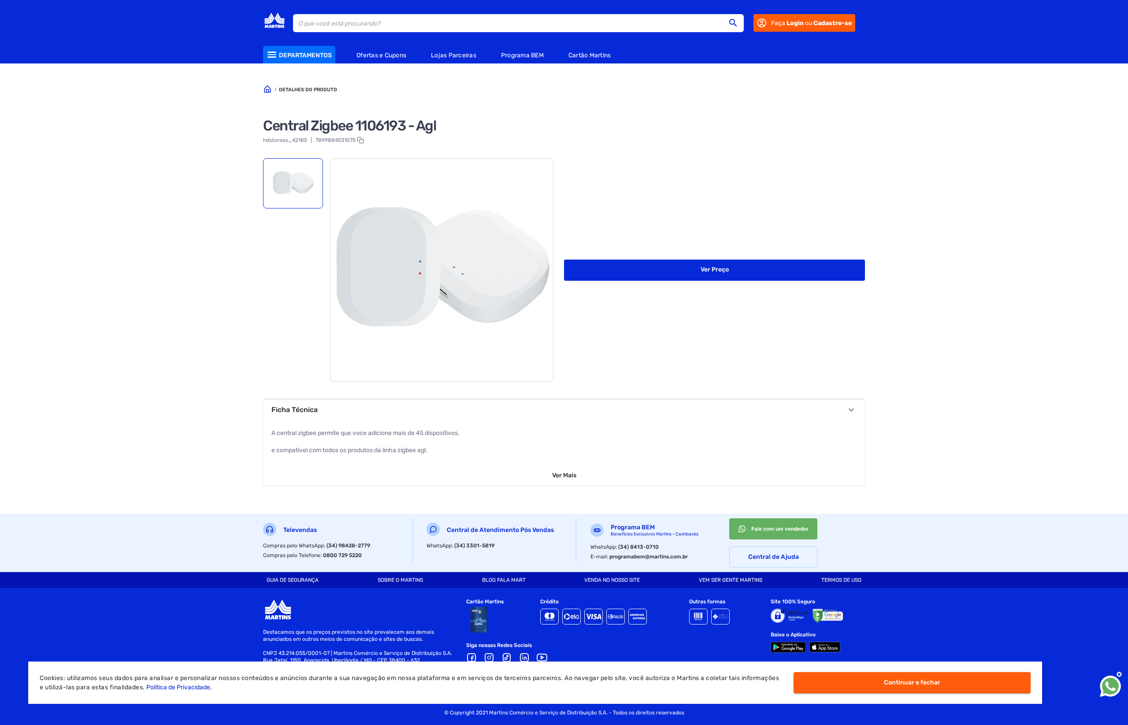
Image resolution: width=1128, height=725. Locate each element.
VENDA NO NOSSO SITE (612, 580)
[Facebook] (471, 657)
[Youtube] (542, 657)
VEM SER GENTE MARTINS (730, 580)
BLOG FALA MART (504, 580)
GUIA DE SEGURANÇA (293, 580)
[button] (736, 23)
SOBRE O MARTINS (400, 580)
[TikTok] (506, 657)
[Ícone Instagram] (489, 657)
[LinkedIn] (524, 657)
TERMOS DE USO (841, 580)
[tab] (293, 183)
